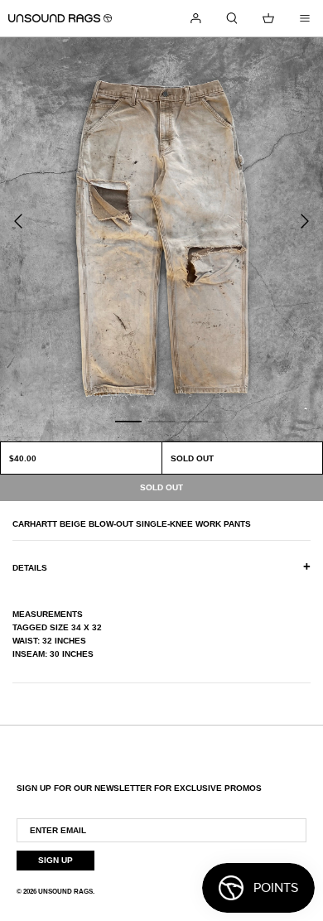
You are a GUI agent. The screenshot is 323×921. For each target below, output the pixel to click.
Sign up (55, 860)
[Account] (195, 18)
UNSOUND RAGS (65, 891)
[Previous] (18, 221)
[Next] (305, 221)
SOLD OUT (192, 458)
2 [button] (161, 421)
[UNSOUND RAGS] (60, 18)
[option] (161, 239)
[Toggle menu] (305, 18)
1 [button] (128, 421)
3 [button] (194, 421)
